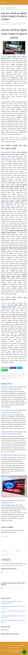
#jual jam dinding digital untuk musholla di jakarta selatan (13, 377)
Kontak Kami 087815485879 (14, 647)
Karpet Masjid (11, 645)
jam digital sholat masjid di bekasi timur (13, 455)
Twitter (20, 367)
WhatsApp (5, 370)
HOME (4, 645)
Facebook (13, 367)
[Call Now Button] (24, 652)
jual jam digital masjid (10, 7)
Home (2, 7)
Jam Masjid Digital (20, 645)
